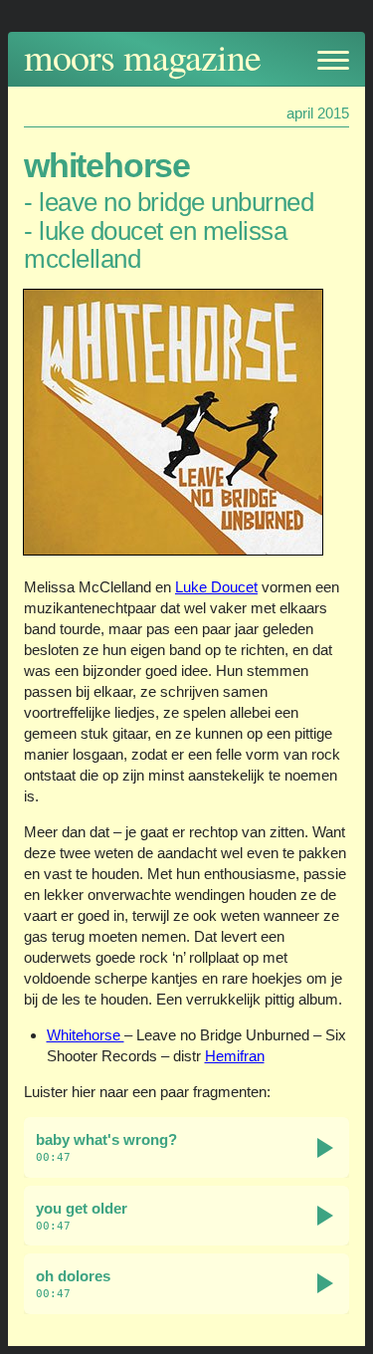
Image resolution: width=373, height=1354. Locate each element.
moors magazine (142, 56)
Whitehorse (85, 1034)
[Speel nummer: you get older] (325, 1216)
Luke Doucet (216, 586)
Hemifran (235, 1055)
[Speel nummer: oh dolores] (325, 1283)
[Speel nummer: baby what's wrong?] (325, 1148)
